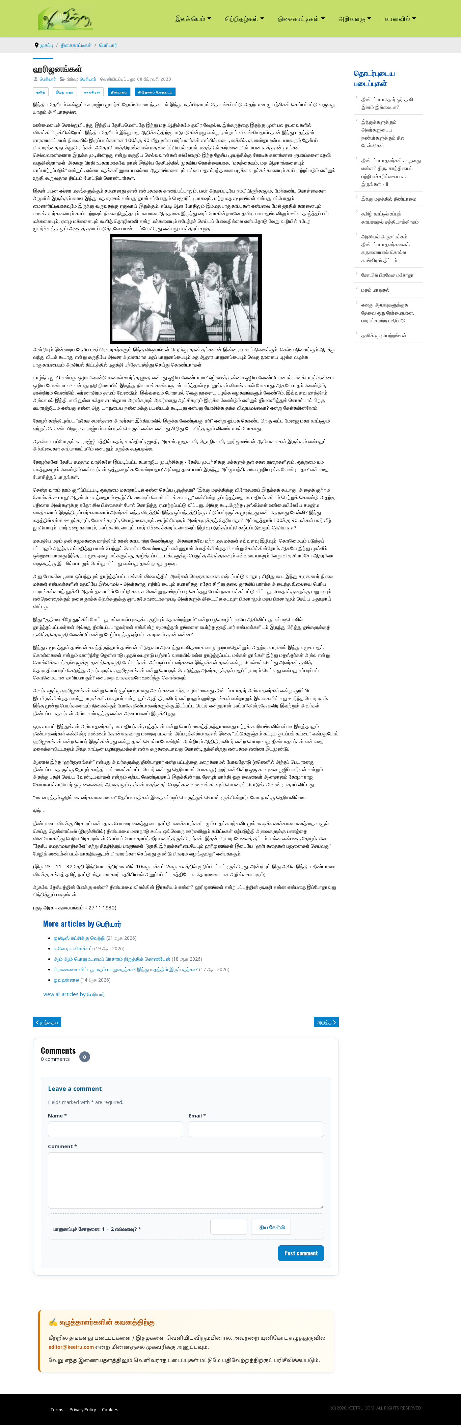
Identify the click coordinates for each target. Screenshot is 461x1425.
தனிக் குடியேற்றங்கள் (383, 335)
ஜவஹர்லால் (66, 979)
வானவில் (397, 18)
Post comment (301, 1253)
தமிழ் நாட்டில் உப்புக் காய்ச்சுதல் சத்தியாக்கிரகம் (390, 217)
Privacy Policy (83, 1409)
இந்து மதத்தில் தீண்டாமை (388, 198)
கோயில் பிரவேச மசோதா (387, 274)
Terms (57, 1409)
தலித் (40, 91)
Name (57, 1115)
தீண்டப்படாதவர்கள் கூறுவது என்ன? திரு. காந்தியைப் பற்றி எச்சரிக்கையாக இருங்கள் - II (391, 172)
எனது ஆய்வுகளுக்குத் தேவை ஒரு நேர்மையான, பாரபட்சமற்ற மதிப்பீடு (387, 312)
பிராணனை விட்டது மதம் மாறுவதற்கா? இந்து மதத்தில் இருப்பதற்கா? (126, 969)
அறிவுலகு (351, 18)
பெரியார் (48, 79)
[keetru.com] (65, 17)
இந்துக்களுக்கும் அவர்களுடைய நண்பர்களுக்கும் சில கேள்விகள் (382, 133)
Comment (62, 1146)
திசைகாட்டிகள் (299, 18)
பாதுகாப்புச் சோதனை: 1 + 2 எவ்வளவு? (97, 1228)
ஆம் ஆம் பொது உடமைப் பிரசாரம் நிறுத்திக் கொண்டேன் (112, 958)
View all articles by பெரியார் (74, 994)
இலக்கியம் (190, 18)
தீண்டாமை (119, 91)
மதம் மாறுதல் (375, 289)
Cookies (110, 1409)
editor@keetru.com (71, 1347)
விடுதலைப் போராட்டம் (155, 91)
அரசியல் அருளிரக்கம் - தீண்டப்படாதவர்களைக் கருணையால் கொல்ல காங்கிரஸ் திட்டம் (386, 248)
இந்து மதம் (65, 91)
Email (197, 1115)
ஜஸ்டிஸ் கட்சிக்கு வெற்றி (79, 937)
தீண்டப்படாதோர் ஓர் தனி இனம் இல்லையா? (387, 103)
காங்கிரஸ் (92, 91)
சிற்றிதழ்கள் (242, 18)
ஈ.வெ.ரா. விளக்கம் (73, 948)
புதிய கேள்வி (271, 1227)
